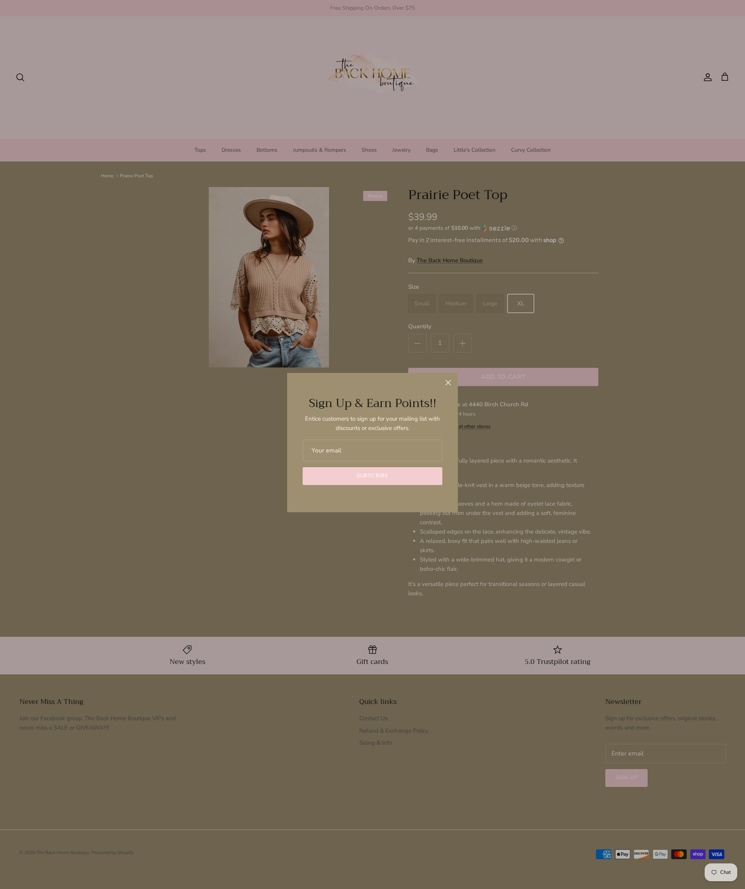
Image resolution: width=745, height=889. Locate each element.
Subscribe (372, 475)
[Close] (448, 382)
